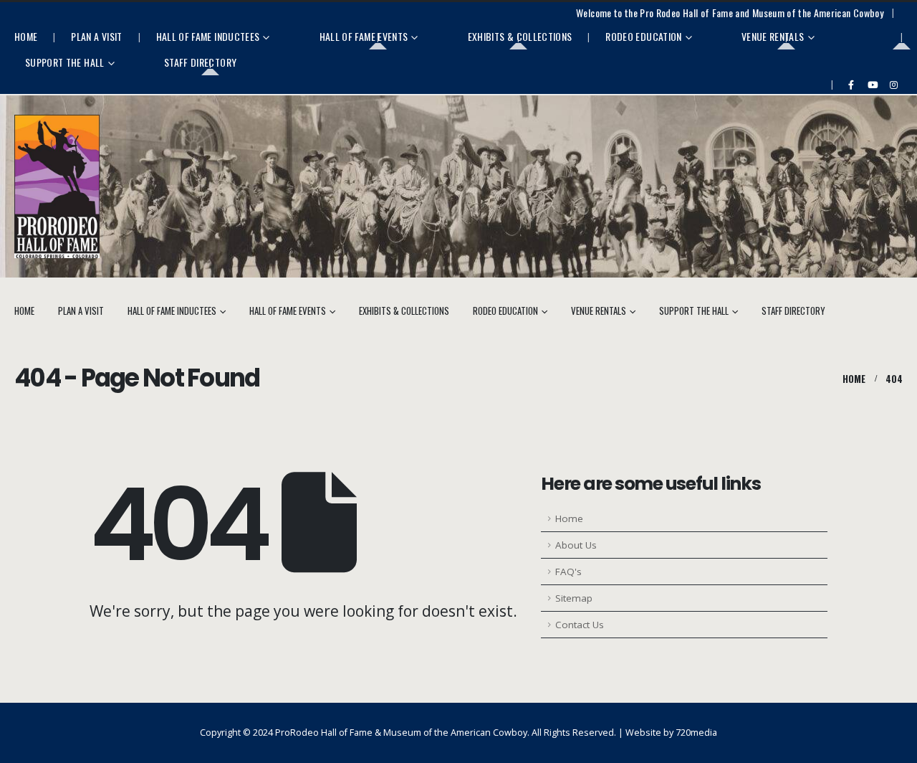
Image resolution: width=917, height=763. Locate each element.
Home (25, 36)
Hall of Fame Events (364, 36)
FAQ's (568, 571)
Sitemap (573, 598)
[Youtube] (872, 84)
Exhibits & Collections (520, 36)
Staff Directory (200, 62)
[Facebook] (851, 84)
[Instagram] (893, 84)
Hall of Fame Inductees (208, 36)
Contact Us (579, 624)
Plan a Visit (96, 36)
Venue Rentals (773, 36)
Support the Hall (65, 62)
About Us (576, 545)
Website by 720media (671, 732)
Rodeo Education (643, 36)
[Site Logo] (57, 187)
